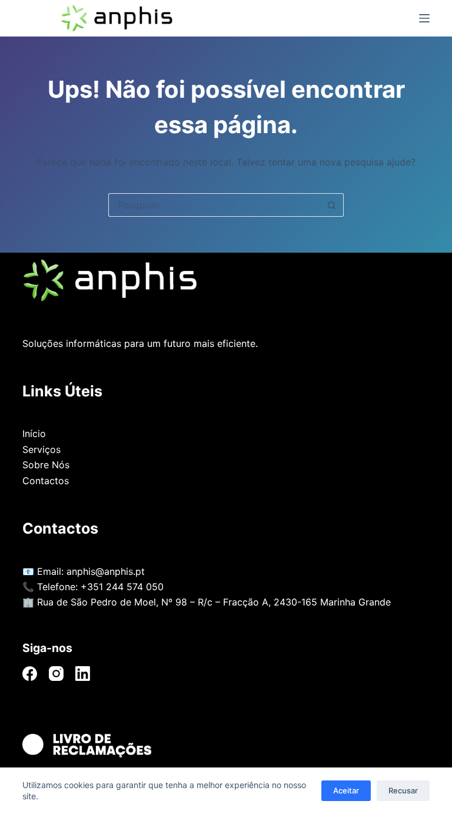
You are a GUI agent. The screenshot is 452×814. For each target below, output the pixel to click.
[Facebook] (29, 673)
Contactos (45, 481)
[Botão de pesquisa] (332, 205)
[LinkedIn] (82, 673)
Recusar (403, 790)
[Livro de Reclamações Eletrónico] (225, 745)
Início (34, 433)
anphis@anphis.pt (106, 571)
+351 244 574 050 (122, 587)
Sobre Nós (45, 465)
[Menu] (424, 18)
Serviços (41, 449)
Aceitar (346, 790)
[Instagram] (56, 673)
